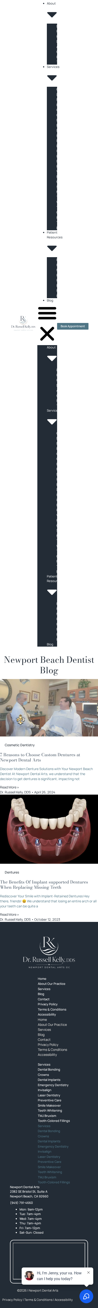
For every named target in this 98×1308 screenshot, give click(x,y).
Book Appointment (73, 326)
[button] (47, 324)
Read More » (9, 787)
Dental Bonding (49, 1069)
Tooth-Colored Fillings (62, 212)
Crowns (62, 115)
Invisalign (63, 150)
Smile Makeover (49, 1167)
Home (42, 1019)
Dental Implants (49, 1141)
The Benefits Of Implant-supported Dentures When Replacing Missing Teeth (44, 884)
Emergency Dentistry (53, 1085)
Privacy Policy (48, 1044)
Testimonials (65, 62)
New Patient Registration (65, 275)
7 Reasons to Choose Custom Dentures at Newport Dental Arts (40, 757)
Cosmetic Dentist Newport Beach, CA (63, 99)
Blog (50, 300)
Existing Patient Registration (65, 290)
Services (44, 1029)
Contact (44, 1039)
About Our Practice (51, 983)
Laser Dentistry (49, 1157)
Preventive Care (49, 1162)
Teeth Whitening (50, 1172)
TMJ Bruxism (47, 1177)
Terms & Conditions (52, 1049)
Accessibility (47, 1014)
